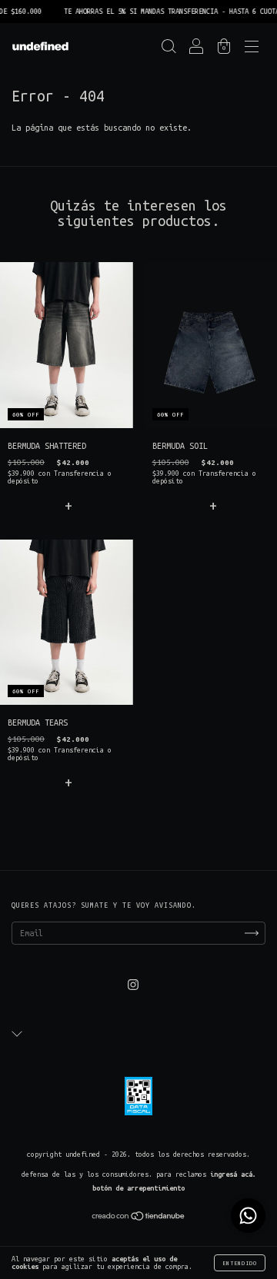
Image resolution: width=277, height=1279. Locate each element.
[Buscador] (168, 49)
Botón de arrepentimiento (138, 1188)
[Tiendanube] (139, 1218)
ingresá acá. (233, 1174)
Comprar (66, 505)
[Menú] (251, 49)
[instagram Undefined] (133, 985)
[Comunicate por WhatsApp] (248, 1215)
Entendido (239, 1263)
